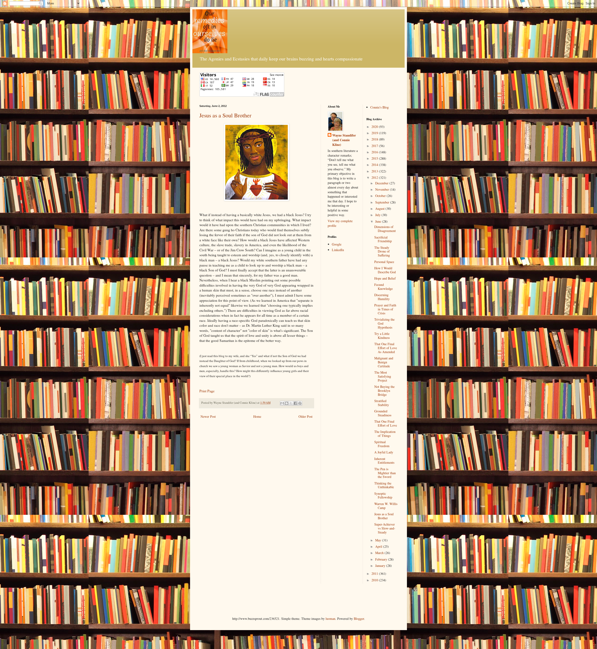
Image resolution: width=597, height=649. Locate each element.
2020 (375, 126)
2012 (375, 177)
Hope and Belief (385, 278)
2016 (375, 152)
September (382, 202)
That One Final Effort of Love (385, 423)
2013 (375, 171)
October (381, 195)
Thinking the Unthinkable (384, 485)
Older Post (305, 416)
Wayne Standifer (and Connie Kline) (344, 140)
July (378, 215)
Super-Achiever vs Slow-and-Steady (384, 528)
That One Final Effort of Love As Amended (385, 348)
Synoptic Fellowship (383, 495)
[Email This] (282, 403)
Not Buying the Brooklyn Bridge (384, 390)
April (379, 546)
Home (257, 416)
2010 (375, 580)
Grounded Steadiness (382, 413)
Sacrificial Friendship (383, 239)
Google (336, 244)
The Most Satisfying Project (382, 376)
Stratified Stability (381, 403)
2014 (375, 164)
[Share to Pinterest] (300, 403)
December (382, 183)
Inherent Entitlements (384, 460)
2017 (375, 146)
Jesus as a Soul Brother (225, 115)
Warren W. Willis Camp (385, 506)
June (378, 221)
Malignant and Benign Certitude (383, 362)
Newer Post (208, 416)
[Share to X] (291, 403)
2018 (375, 139)
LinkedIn (338, 250)
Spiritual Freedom (381, 444)
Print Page (207, 391)
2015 (375, 158)
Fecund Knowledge (383, 286)
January (380, 565)
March (380, 553)
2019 (375, 133)
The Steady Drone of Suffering (382, 251)
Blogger (359, 618)
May (378, 540)
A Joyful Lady (383, 452)
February (381, 559)
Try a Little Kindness (382, 335)
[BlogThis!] (286, 403)
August (380, 208)
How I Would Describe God (385, 270)
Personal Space (384, 262)
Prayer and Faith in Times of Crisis (385, 309)
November (382, 189)
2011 (375, 573)
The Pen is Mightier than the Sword (385, 473)
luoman (330, 618)
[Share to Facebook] (295, 403)
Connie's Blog (379, 107)
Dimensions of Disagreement (385, 229)
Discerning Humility (382, 297)
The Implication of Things (385, 433)
